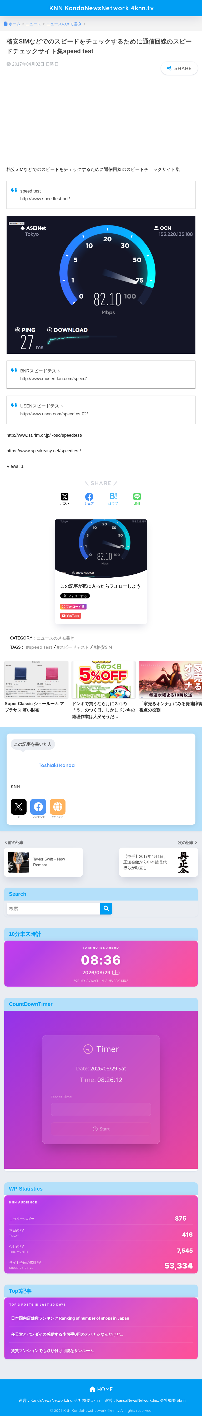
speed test (40, 647)
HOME (104, 1389)
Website (57, 817)
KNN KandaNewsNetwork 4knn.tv (101, 8)
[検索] (106, 908)
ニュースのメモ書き (55, 638)
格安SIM (104, 647)
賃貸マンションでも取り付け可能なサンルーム (52, 1350)
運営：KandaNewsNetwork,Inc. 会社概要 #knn (59, 1400)
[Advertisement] (101, 117)
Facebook (38, 817)
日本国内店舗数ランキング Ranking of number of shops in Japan (70, 1318)
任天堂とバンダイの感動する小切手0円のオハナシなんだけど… (67, 1334)
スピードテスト (74, 647)
